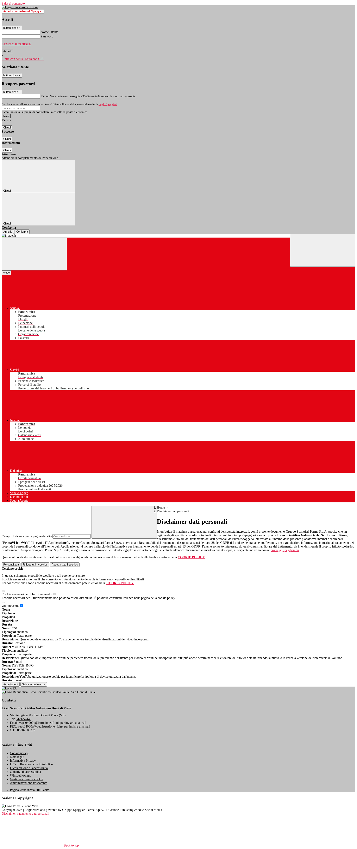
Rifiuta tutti (35, 564)
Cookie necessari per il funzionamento (27, 594)
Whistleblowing (20, 775)
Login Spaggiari (108, 104)
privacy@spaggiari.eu (284, 550)
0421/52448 (23, 719)
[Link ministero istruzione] (20, 7)
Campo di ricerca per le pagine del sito (27, 536)
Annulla (7, 231)
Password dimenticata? (16, 44)
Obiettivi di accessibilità (25, 771)
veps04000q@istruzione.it (52, 722)
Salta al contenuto (13, 3)
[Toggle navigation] (34, 254)
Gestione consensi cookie (26, 779)
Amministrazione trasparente (28, 783)
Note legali (17, 757)
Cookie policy (19, 753)
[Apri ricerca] (322, 250)
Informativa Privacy (23, 760)
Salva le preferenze (33, 684)
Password (47, 36)
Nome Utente (49, 32)
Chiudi (7, 127)
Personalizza (11, 564)
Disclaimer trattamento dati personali (25, 813)
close (6, 272)
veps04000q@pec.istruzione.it (54, 726)
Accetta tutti (65, 564)
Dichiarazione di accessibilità (29, 768)
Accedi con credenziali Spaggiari (22, 11)
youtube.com (10, 606)
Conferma (22, 231)
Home (161, 507)
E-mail (45, 96)
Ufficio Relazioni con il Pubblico (31, 764)
